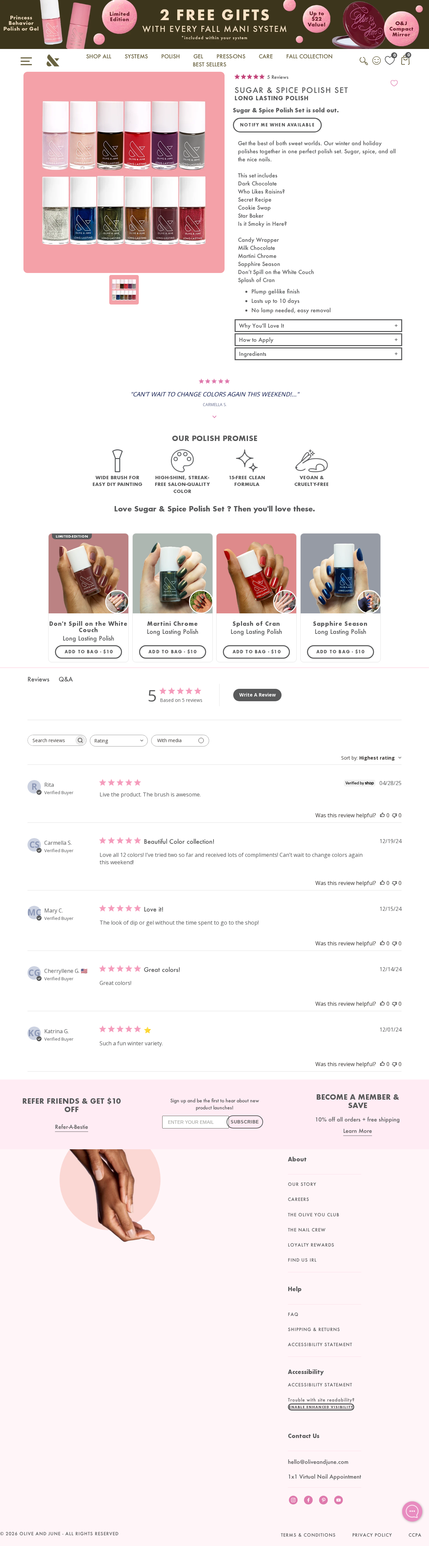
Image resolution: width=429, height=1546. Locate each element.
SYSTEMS (136, 56)
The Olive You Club (314, 1214)
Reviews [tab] (38, 679)
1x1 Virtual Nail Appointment (324, 1476)
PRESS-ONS (231, 56)
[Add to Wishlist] (394, 83)
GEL (198, 56)
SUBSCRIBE (245, 1121)
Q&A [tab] (66, 679)
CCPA (415, 1535)
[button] (321, 1406)
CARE (266, 56)
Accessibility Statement (320, 1344)
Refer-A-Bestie (71, 1126)
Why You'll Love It (261, 325)
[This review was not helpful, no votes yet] (394, 815)
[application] (412, 1511)
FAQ (293, 1314)
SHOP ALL (98, 56)
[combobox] (119, 741)
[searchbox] (51, 740)
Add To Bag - (93, 651)
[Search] (364, 64)
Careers (298, 1199)
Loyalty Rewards (311, 1245)
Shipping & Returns (314, 1329)
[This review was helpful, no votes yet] (382, 815)
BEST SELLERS (209, 64)
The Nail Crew (307, 1229)
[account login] (377, 61)
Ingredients (252, 353)
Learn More (357, 1130)
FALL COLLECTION (309, 56)
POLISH (170, 56)
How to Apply (256, 339)
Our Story (302, 1184)
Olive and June (40, 1533)
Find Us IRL (302, 1260)
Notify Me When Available (277, 124)
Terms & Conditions (308, 1535)
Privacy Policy (372, 1535)
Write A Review (257, 695)
